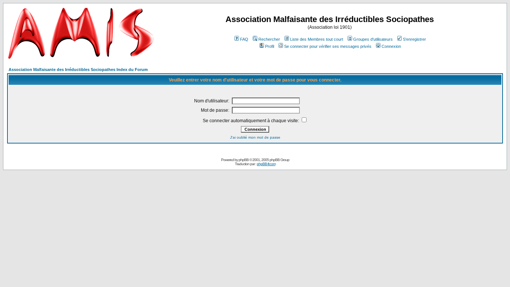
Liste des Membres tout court (316, 39)
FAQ (244, 39)
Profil (269, 46)
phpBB (244, 160)
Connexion (391, 46)
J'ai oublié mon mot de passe (255, 137)
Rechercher (269, 39)
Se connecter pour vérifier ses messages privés (327, 46)
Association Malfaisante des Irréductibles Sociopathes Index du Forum (78, 69)
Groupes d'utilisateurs (373, 39)
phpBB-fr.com (266, 164)
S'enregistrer (414, 39)
